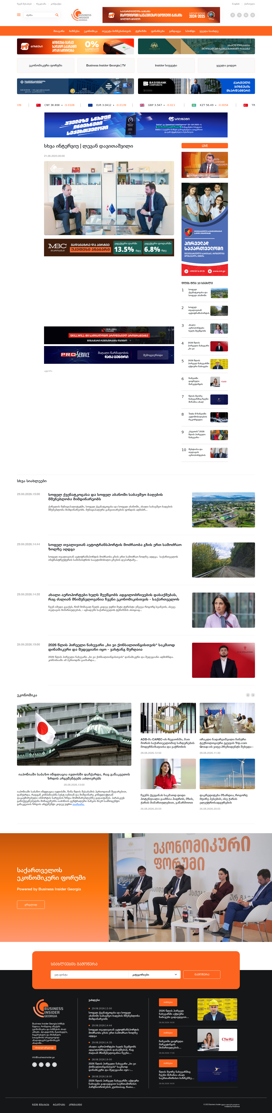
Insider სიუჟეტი (166, 65)
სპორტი (190, 31)
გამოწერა (201, 974)
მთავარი (59, 31)
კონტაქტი (56, 3)
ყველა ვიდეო (226, 65)
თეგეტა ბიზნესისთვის (116, 31)
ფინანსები (158, 31)
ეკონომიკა (91, 31)
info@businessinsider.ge (43, 1057)
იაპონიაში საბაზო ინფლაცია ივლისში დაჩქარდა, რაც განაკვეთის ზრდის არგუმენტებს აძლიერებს (74, 776)
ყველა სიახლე (209, 31)
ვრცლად (31, 904)
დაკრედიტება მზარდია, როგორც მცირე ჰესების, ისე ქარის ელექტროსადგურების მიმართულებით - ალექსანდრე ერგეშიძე (224, 799)
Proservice (236, 1106)
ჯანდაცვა (175, 31)
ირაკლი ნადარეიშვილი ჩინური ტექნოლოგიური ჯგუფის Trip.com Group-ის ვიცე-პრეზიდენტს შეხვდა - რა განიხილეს (226, 743)
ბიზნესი (74, 31)
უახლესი (94, 999)
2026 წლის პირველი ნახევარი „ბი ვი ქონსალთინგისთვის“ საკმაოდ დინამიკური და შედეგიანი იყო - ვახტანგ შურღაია (112, 1066)
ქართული (249, 3)
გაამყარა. (79, 804)
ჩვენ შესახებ (24, 3)
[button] (248, 695)
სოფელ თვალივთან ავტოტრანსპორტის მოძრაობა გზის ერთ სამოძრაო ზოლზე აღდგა (114, 1032)
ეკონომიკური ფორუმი (45, 65)
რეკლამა (41, 3)
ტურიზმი (141, 31)
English (236, 3)
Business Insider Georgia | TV (106, 65)
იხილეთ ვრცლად (44, 1047)
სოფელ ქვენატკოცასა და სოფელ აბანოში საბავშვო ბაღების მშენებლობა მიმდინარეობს (114, 1015)
